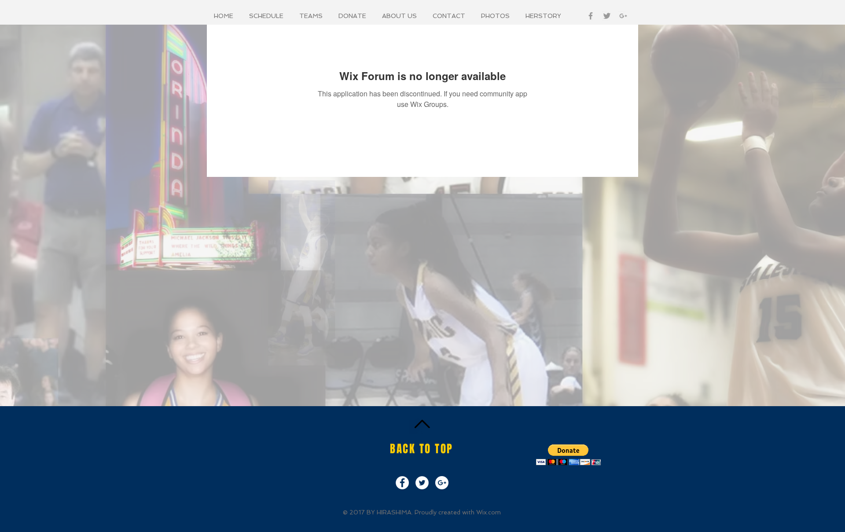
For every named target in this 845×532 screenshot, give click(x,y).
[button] (267, 16)
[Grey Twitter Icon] (607, 16)
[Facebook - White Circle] (402, 482)
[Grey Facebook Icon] (590, 16)
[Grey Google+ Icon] (623, 16)
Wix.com (488, 512)
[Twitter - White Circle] (422, 482)
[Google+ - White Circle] (441, 482)
